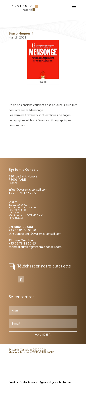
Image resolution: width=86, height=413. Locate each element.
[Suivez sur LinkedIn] (21, 279)
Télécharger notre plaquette (44, 266)
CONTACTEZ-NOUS (43, 352)
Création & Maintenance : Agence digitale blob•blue (40, 382)
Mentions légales (19, 352)
